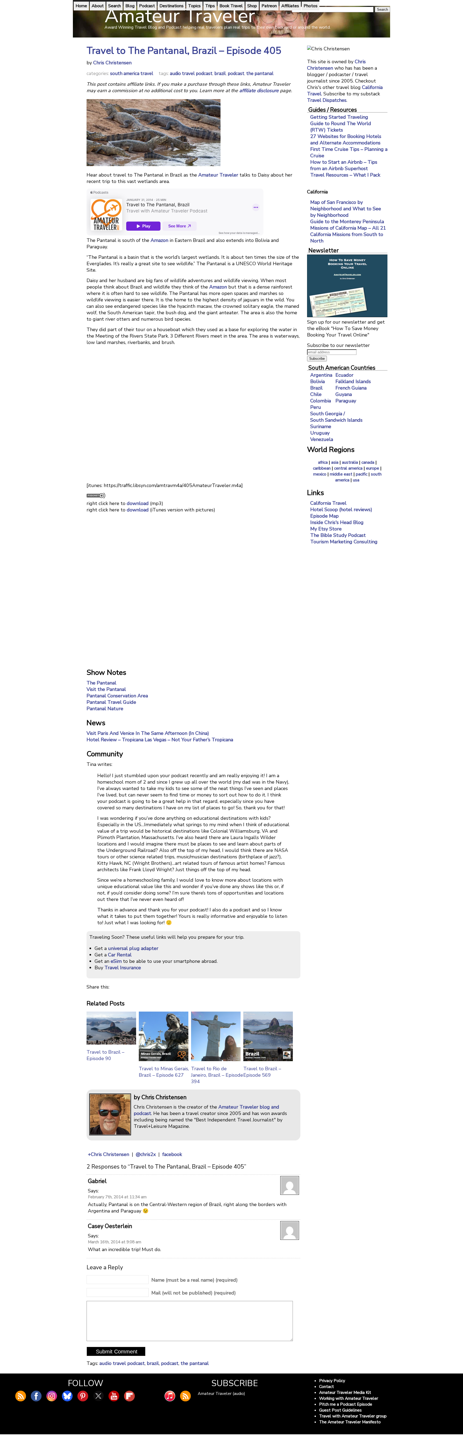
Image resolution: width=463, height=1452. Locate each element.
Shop (252, 6)
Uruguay (320, 433)
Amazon (159, 240)
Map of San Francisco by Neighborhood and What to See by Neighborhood (345, 208)
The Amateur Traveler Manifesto (350, 1422)
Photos (311, 6)
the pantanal (260, 73)
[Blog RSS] (20, 1396)
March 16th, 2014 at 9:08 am (114, 1242)
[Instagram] (51, 1396)
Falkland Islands (353, 381)
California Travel (328, 503)
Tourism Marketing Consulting (344, 541)
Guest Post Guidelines (340, 1410)
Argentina (321, 375)
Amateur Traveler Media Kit (345, 1392)
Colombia (320, 401)
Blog (130, 6)
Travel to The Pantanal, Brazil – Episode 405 (184, 50)
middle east (341, 474)
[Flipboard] (129, 1396)
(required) (194, 1280)
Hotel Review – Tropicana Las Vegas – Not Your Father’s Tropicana (160, 739)
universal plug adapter (133, 948)
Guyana (343, 394)
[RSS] (185, 1396)
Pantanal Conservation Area (117, 696)
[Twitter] (98, 1396)
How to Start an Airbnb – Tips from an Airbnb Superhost (343, 165)
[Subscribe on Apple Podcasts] (170, 1396)
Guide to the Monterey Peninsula (347, 221)
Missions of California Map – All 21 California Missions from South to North (348, 234)
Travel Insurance (122, 967)
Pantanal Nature (105, 708)
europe (372, 468)
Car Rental (120, 955)
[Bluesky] (67, 1396)
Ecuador (344, 375)
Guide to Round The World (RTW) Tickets (340, 126)
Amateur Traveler (218, 175)
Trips (210, 6)
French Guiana (351, 388)
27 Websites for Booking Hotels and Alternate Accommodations (345, 139)
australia (350, 462)
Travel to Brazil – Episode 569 (262, 1071)
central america (348, 468)
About (98, 6)
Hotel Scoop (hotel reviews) (341, 509)
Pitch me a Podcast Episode (345, 1404)
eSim (116, 961)
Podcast (147, 6)
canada (367, 462)
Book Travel (231, 6)
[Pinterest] (82, 1396)
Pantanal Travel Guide (111, 702)
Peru (315, 407)
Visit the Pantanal (106, 689)
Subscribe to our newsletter (338, 345)
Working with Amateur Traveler (348, 1398)
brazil (220, 73)
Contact (326, 1387)
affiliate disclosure (259, 90)
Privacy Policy (332, 1381)
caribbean (322, 468)
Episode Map (324, 516)
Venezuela (321, 439)
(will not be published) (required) (193, 1293)
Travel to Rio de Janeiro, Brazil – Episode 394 (217, 1075)
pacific (361, 474)
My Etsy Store (326, 529)
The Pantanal (101, 683)
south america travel (131, 73)
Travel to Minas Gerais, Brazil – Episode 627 (164, 1071)
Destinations (171, 6)
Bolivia (317, 381)
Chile (316, 394)
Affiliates (290, 6)
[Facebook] (36, 1396)
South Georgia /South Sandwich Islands (336, 416)
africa (323, 462)
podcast (236, 73)
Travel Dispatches (326, 100)
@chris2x (146, 1154)
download (138, 503)
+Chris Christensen (108, 1154)
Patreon (269, 6)
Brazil (316, 388)
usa (356, 480)
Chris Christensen (112, 62)
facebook (172, 1154)
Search (114, 6)
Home (81, 6)
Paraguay (345, 401)
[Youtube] (114, 1396)
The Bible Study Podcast (338, 535)
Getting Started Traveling (339, 117)
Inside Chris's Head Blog (337, 522)
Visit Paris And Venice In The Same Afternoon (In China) (148, 733)
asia (334, 462)
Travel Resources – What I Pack (345, 175)
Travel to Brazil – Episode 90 (105, 1055)
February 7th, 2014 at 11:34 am (117, 1197)
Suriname (320, 426)
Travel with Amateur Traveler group (353, 1416)
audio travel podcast (191, 73)
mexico (319, 474)
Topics (194, 6)
